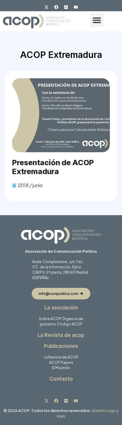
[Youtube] (76, 7)
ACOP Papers (61, 362)
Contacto (61, 379)
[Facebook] (56, 7)
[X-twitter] (46, 7)
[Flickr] (66, 7)
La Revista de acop (61, 335)
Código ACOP (70, 324)
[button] (97, 20)
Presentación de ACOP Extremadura (53, 167)
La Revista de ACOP (61, 357)
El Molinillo (61, 368)
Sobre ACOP (50, 319)
